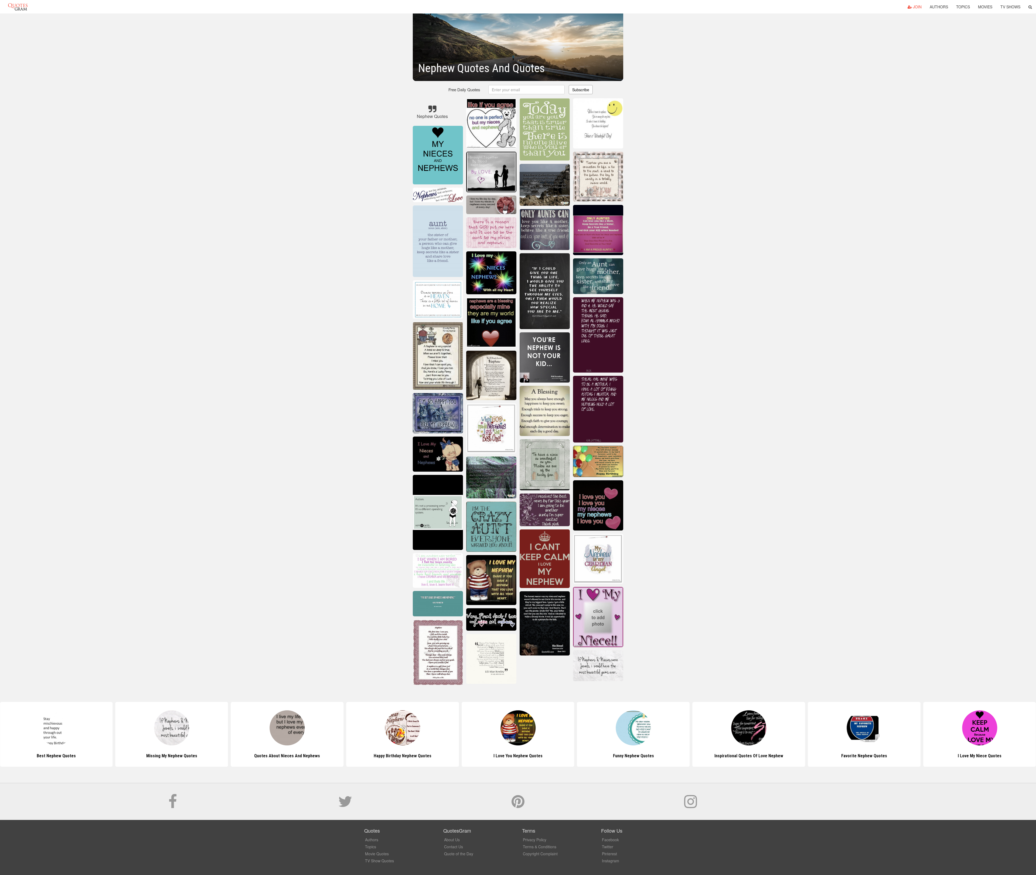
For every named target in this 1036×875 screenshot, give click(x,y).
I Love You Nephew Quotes (402, 755)
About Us (452, 839)
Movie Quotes (377, 853)
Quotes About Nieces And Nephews (172, 755)
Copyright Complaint (540, 853)
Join (917, 6)
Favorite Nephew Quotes (749, 755)
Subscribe (580, 89)
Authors (939, 6)
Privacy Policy (534, 839)
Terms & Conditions (539, 846)
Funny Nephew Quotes (518, 755)
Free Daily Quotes (464, 89)
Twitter (607, 846)
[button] (1030, 6)
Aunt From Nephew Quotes (979, 755)
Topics (963, 6)
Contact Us (453, 846)
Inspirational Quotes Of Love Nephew (633, 755)
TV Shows (1010, 6)
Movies (985, 6)
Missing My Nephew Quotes (56, 755)
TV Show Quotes (379, 860)
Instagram (610, 860)
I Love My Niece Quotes (864, 755)
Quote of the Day (458, 853)
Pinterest (609, 853)
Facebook (610, 839)
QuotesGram (18, 6)
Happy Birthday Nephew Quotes (287, 755)
